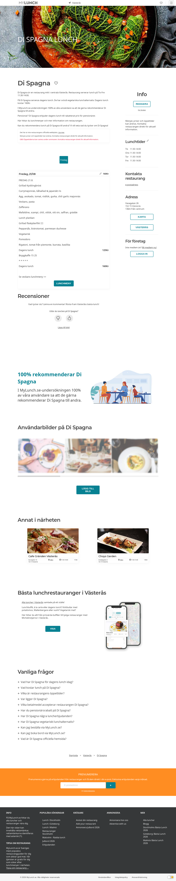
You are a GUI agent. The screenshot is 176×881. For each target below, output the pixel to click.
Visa (53, 628)
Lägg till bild (64, 327)
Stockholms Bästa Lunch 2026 (155, 829)
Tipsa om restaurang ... (17, 868)
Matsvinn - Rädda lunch (53, 837)
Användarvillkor (104, 877)
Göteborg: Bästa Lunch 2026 (154, 835)
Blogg (146, 823)
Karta (142, 217)
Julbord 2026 (48, 841)
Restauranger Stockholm (49, 832)
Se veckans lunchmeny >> (32, 276)
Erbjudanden (48, 844)
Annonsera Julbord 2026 (87, 827)
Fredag (63, 160)
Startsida (73, 755)
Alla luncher (149, 820)
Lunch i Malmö (49, 827)
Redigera (142, 104)
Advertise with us (118, 823)
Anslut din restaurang (86, 820)
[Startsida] (28, 2)
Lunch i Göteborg (50, 823)
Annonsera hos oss (119, 820)
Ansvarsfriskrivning (139, 877)
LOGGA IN (142, 254)
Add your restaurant (86, 823)
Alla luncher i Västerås (32, 602)
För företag (142, 110)
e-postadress (131, 184)
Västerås (142, 227)
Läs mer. (61, 132)
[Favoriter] (161, 3)
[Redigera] (101, 173)
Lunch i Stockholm (51, 820)
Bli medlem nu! (149, 247)
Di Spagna (102, 755)
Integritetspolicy (89, 791)
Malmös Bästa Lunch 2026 (153, 842)
